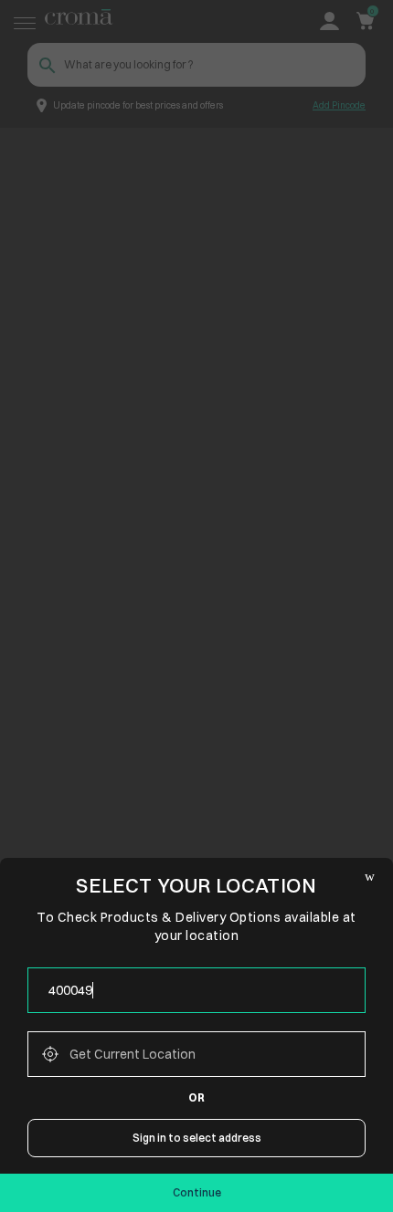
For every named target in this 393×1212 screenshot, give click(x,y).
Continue (197, 1192)
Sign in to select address (197, 1137)
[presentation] (196, 990)
